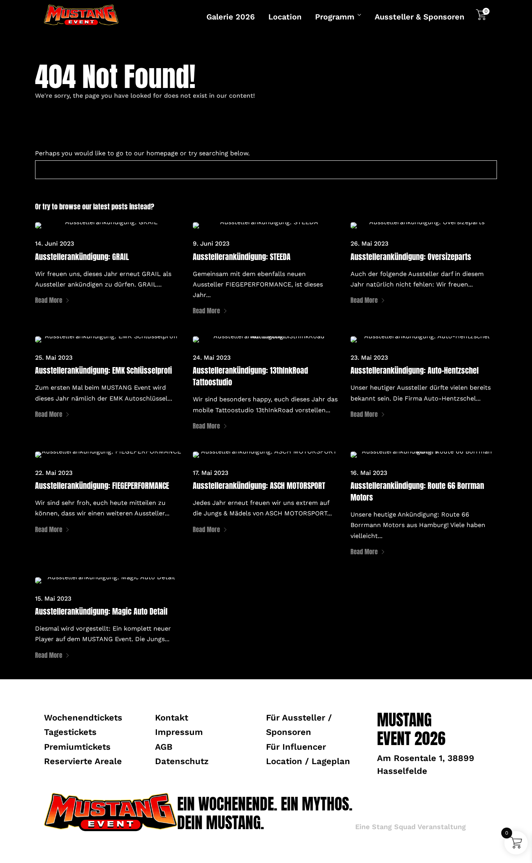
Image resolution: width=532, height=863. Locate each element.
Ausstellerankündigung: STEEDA (242, 257)
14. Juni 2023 (54, 243)
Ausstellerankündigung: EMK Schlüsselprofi (103, 370)
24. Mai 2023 (212, 357)
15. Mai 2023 (53, 598)
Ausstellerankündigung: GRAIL (82, 257)
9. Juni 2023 (211, 243)
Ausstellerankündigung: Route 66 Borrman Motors (417, 491)
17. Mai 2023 (210, 472)
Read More (48, 300)
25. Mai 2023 (53, 357)
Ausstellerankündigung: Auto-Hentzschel (415, 370)
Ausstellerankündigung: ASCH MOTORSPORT (259, 486)
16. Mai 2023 (369, 472)
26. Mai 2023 (369, 243)
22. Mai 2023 (53, 472)
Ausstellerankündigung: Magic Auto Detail (101, 611)
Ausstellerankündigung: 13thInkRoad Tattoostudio (250, 376)
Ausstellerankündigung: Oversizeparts (411, 257)
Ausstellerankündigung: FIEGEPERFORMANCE (102, 486)
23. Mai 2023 (369, 357)
